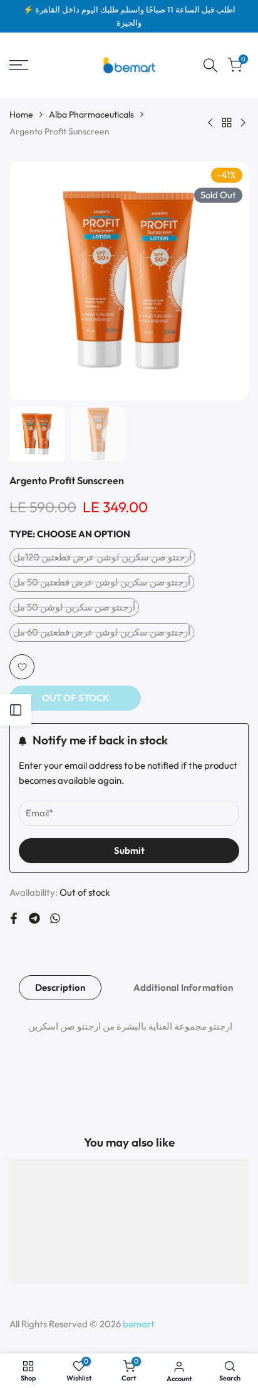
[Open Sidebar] (15, 710)
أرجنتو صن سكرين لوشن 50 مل (74, 609)
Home (21, 114)
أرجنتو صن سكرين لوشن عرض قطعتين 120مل (102, 559)
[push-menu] (18, 65)
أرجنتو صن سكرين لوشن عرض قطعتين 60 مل (101, 634)
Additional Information (183, 987)
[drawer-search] (210, 65)
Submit (129, 850)
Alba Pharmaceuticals (91, 114)
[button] (21, 666)
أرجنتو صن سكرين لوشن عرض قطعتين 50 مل (101, 584)
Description (60, 987)
